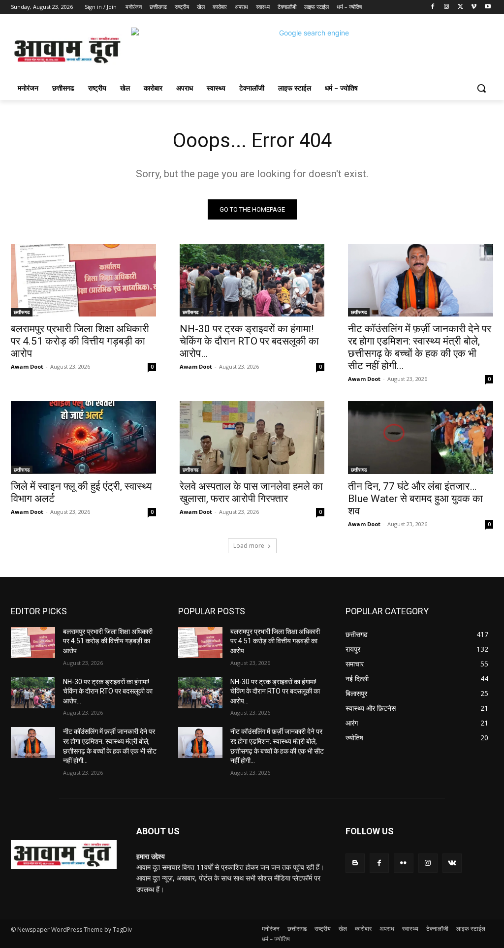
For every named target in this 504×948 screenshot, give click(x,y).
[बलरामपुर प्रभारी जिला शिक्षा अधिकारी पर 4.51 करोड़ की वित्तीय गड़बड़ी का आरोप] (83, 280)
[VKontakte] (452, 863)
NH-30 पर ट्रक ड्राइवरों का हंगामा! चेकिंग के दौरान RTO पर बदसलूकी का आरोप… (249, 341)
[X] (460, 7)
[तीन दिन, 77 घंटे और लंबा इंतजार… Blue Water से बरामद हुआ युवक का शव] (420, 437)
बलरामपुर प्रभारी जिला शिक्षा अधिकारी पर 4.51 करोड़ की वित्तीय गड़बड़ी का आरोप (80, 341)
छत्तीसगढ (22, 312)
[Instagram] (446, 7)
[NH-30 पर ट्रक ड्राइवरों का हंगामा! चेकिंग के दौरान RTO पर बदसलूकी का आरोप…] (252, 280)
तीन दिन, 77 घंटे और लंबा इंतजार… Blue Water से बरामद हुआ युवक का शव (415, 498)
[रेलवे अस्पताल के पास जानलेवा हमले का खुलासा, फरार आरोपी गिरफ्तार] (252, 437)
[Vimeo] (473, 7)
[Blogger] (355, 863)
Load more (248, 545)
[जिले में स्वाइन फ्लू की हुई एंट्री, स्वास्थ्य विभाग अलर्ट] (83, 437)
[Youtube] (487, 7)
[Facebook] (433, 7)
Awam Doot (27, 366)
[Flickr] (403, 863)
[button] (481, 88)
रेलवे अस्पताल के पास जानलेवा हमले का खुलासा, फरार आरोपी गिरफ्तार (251, 492)
